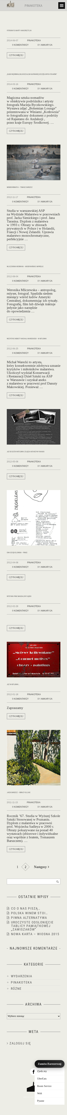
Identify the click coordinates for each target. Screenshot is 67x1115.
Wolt (39, 1093)
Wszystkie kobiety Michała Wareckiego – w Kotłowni (27, 339)
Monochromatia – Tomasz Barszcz (20, 187)
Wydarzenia (21, 976)
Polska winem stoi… (29, 913)
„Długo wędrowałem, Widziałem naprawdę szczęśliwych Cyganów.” (32, 74)
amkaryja (46, 45)
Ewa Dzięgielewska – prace (17, 553)
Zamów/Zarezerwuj (49, 1063)
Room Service (44, 1086)
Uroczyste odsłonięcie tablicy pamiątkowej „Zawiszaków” (32, 925)
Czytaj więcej (16, 55)
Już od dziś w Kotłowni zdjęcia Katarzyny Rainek (25, 452)
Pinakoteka (34, 40)
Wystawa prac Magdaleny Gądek (19, 596)
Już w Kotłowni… (13, 684)
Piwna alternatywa (29, 918)
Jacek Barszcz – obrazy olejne (18, 792)
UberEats (41, 1078)
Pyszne (40, 1101)
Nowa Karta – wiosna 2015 (35, 934)
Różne (16, 989)
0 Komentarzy (20, 45)
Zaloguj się (20, 1043)
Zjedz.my (42, 1071)
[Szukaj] (57, 881)
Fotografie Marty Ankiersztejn (19, 30)
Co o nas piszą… (25, 908)
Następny (40, 867)
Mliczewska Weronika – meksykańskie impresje (25, 266)
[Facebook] (33, 1071)
